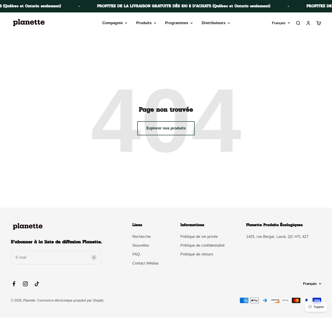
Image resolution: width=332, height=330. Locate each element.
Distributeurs (213, 23)
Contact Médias (145, 263)
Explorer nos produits (166, 128)
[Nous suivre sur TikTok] (37, 284)
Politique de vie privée (199, 236)
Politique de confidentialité (202, 245)
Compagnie (112, 23)
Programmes (176, 23)
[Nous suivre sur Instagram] (25, 284)
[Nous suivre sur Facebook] (14, 284)
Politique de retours (196, 254)
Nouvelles (140, 245)
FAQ (136, 254)
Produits (144, 23)
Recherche (141, 236)
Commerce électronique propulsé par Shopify (70, 300)
